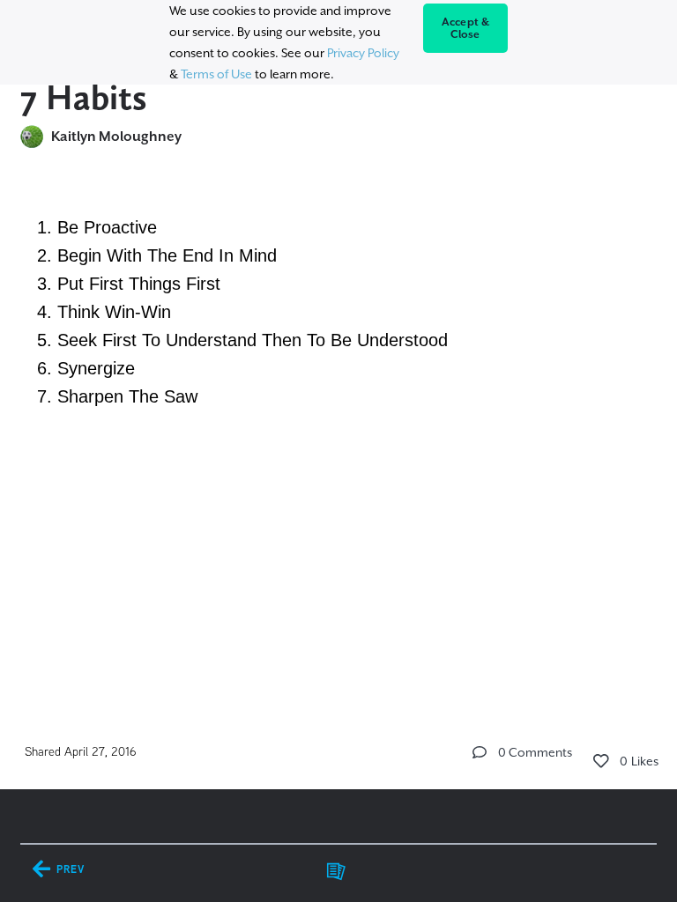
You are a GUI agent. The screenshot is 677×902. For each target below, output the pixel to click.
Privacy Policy (363, 53)
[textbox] (338, 311)
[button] (479, 752)
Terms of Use (216, 74)
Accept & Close (466, 28)
